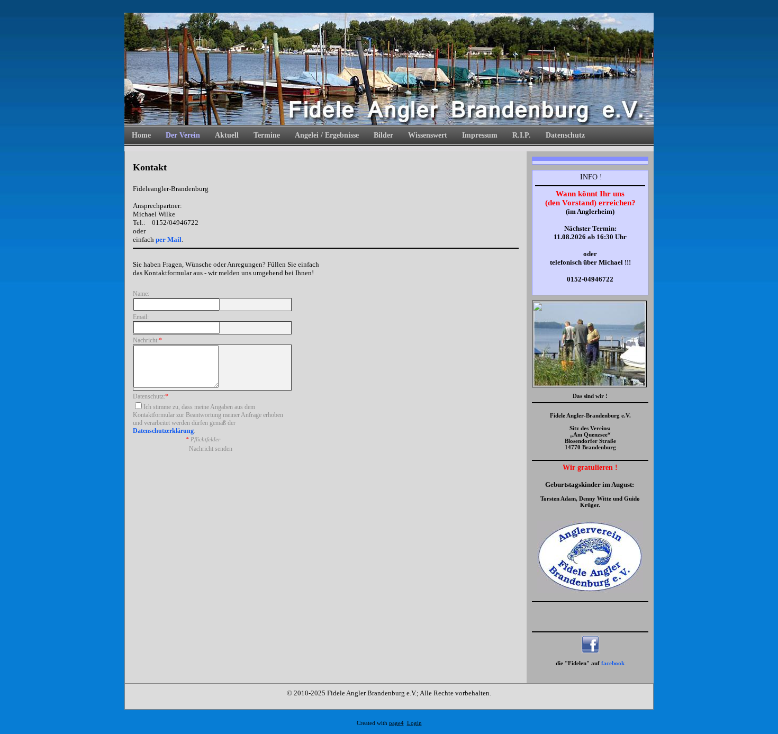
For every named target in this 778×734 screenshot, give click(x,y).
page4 (396, 723)
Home (141, 135)
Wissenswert (427, 135)
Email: (141, 317)
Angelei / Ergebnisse (327, 135)
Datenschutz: (150, 396)
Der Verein (183, 135)
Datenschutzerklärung (163, 430)
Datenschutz (565, 135)
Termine (267, 135)
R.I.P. (521, 135)
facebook (613, 663)
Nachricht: (147, 340)
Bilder (383, 135)
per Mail (169, 239)
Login (414, 723)
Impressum (479, 135)
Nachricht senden (210, 448)
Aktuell (227, 135)
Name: (141, 293)
